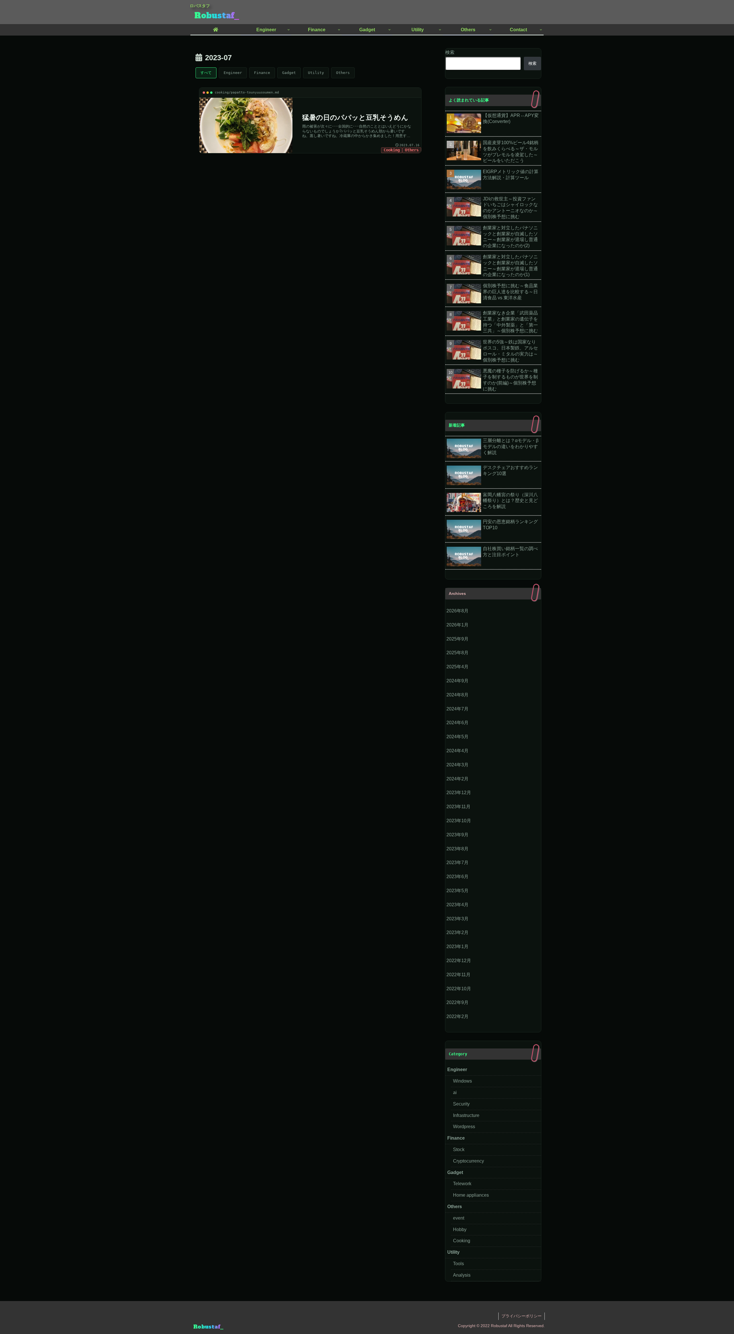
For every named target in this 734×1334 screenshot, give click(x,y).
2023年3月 (457, 918)
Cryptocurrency (468, 1161)
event (458, 1218)
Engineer (233, 73)
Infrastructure (466, 1115)
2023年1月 (457, 946)
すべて (206, 73)
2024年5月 (457, 736)
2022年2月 (457, 1016)
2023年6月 (457, 876)
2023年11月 (458, 806)
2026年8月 (457, 610)
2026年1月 (457, 624)
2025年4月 (457, 666)
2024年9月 (457, 680)
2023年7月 (457, 862)
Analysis (462, 1275)
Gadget (289, 73)
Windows (462, 1081)
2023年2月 (457, 932)
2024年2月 (457, 778)
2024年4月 (457, 750)
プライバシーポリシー (521, 1316)
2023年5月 (457, 890)
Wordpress (464, 1126)
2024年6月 (457, 722)
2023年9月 (457, 834)
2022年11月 (458, 974)
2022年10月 (458, 988)
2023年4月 (457, 904)
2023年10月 (458, 820)
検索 (449, 52)
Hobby (459, 1229)
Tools (458, 1263)
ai (455, 1092)
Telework (462, 1183)
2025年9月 (457, 638)
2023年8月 (457, 848)
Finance (262, 73)
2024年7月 (457, 708)
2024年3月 (457, 764)
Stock (458, 1149)
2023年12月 (458, 792)
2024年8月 (457, 694)
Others (343, 73)
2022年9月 (457, 1002)
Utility (316, 73)
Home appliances (471, 1195)
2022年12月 (458, 960)
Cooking (461, 1240)
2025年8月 (457, 652)
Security (461, 1103)
